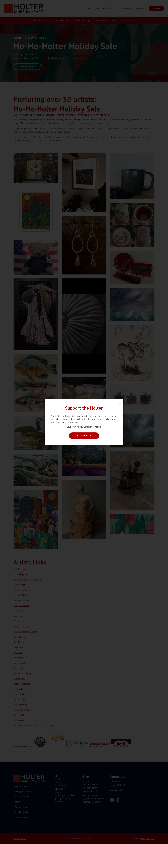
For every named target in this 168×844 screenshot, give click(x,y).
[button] (120, 402)
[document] (84, 422)
